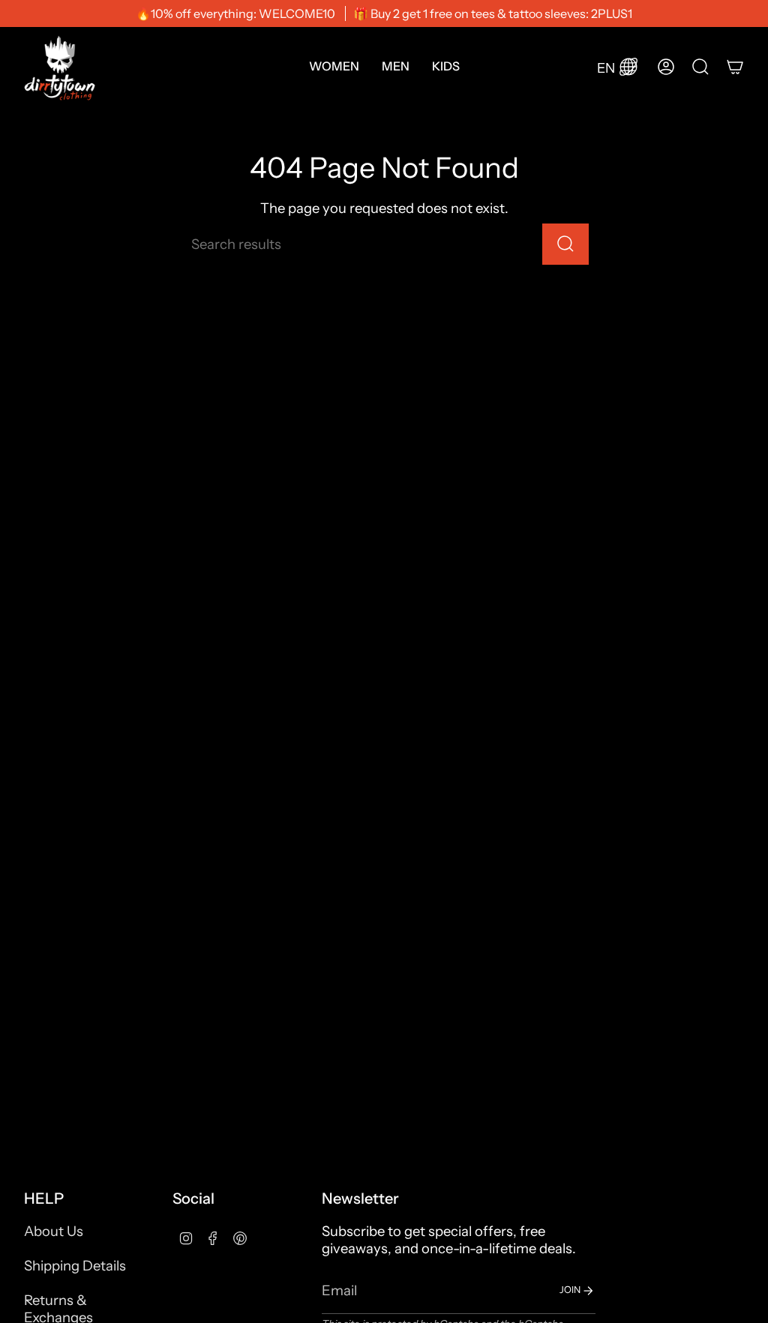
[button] (334, 66)
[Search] (565, 244)
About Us (53, 1231)
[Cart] (735, 67)
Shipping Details (75, 1265)
